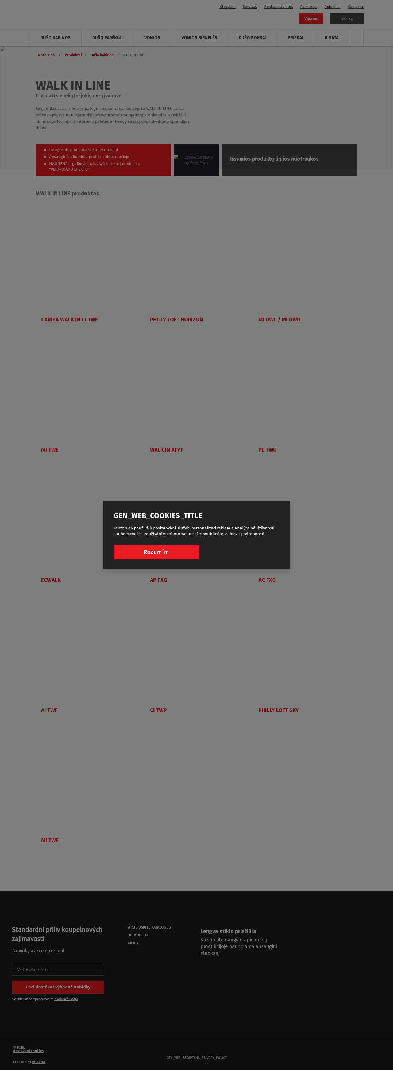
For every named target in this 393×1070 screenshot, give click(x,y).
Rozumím (156, 552)
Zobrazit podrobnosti (244, 534)
